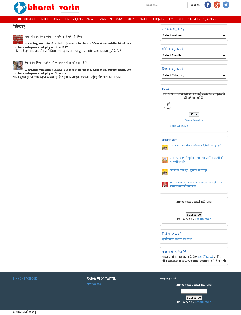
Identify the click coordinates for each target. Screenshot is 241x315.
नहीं (169, 108)
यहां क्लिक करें (205, 257)
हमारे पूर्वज (157, 19)
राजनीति (44, 19)
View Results (194, 120)
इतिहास (144, 19)
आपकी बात (30, 19)
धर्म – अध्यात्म (116, 19)
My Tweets (94, 284)
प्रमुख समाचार (209, 19)
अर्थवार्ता (57, 19)
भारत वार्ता (193, 19)
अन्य (181, 19)
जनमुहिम (77, 19)
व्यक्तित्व (90, 19)
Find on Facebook (25, 278)
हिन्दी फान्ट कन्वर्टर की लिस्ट (177, 239)
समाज (67, 19)
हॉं (168, 104)
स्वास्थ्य (170, 19)
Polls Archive (179, 126)
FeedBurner (203, 219)
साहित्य (131, 19)
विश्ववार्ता (103, 19)
